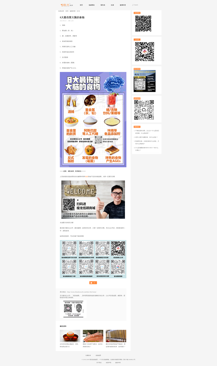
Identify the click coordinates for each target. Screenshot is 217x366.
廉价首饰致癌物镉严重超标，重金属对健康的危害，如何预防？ (115, 345)
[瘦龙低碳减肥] (67, 5)
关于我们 (99, 362)
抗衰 (112, 5)
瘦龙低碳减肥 (94, 359)
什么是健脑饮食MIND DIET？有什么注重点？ (146, 149)
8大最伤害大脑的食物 (72, 17)
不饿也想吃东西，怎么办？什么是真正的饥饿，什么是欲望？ (147, 132)
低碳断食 (92, 5)
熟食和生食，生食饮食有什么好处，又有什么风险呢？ (147, 142)
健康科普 (123, 5)
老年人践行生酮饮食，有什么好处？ (146, 137)
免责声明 (108, 362)
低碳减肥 (98, 355)
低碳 (86, 176)
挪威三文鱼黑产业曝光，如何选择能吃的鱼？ (92, 345)
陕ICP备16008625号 (129, 359)
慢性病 (103, 5)
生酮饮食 (88, 355)
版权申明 (118, 362)
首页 (81, 5)
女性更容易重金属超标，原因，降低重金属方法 (69, 345)
